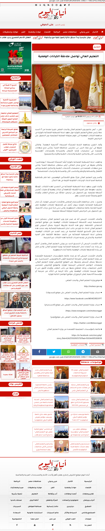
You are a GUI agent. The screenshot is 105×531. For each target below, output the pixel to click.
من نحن (52, 519)
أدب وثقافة (52, 494)
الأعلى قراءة (15, 323)
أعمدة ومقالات (70, 494)
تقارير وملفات (88, 494)
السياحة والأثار (71, 513)
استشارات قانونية (34, 513)
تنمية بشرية (17, 494)
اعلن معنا (35, 519)
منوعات (88, 519)
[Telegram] (83, 352)
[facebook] (69, 5)
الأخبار (95, 32)
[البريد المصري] (15, 58)
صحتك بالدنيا (16, 500)
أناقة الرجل (34, 500)
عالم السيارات (53, 513)
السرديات (17, 507)
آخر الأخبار (15, 167)
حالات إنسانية (52, 507)
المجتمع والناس (88, 513)
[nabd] (52, 5)
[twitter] (65, 5)
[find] (44, 5)
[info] (40, 5)
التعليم (97, 47)
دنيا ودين (70, 507)
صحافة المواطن (34, 507)
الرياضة (57, 32)
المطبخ (88, 507)
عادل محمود (92, 123)
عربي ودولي (85, 32)
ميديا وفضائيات (16, 488)
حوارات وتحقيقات (10, 32)
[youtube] (61, 5)
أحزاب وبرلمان (88, 500)
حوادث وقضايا (34, 32)
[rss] (48, 5)
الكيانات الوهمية (78, 345)
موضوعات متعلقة (91, 362)
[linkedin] (57, 5)
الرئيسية (88, 481)
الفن (23, 32)
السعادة (16, 513)
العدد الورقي (15, 159)
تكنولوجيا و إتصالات (70, 500)
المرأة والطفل (52, 500)
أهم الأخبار (15, 233)
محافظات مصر (70, 32)
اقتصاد (47, 32)
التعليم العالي (95, 345)
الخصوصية (17, 519)
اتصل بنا (88, 525)
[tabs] (36, 5)
